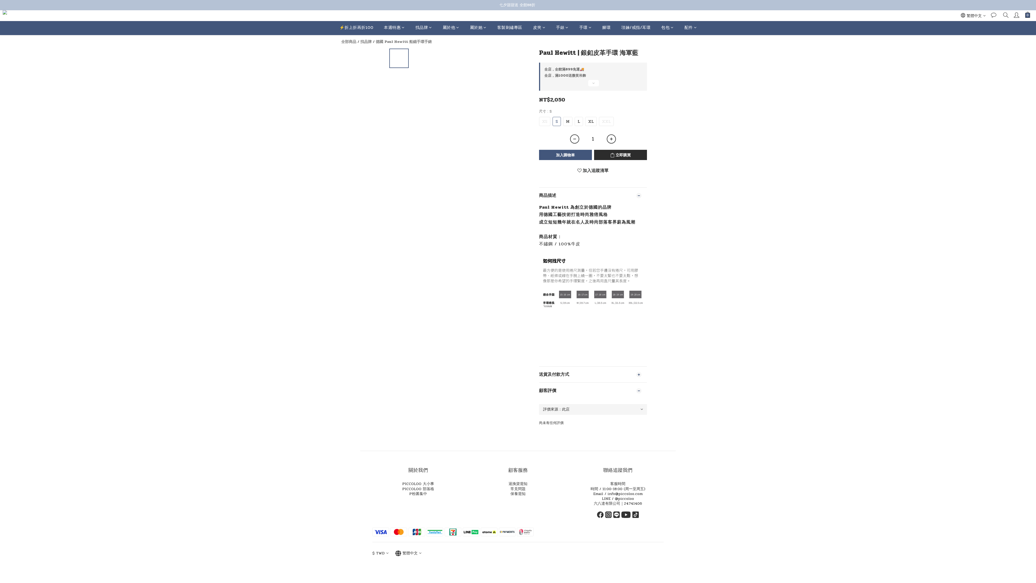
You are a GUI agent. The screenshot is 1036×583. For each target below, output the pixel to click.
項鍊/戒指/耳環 (635, 27)
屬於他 (449, 27)
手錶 (560, 27)
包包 (665, 27)
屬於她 (476, 27)
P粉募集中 (418, 494)
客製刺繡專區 (509, 27)
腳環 (606, 27)
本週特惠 (392, 27)
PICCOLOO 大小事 (418, 484)
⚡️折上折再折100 (356, 27)
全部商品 (348, 42)
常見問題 (518, 489)
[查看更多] (593, 85)
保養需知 (518, 494)
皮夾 (537, 27)
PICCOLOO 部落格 (418, 489)
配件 (688, 27)
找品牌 (421, 27)
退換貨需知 (518, 484)
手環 (583, 27)
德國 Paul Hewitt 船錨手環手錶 (404, 42)
